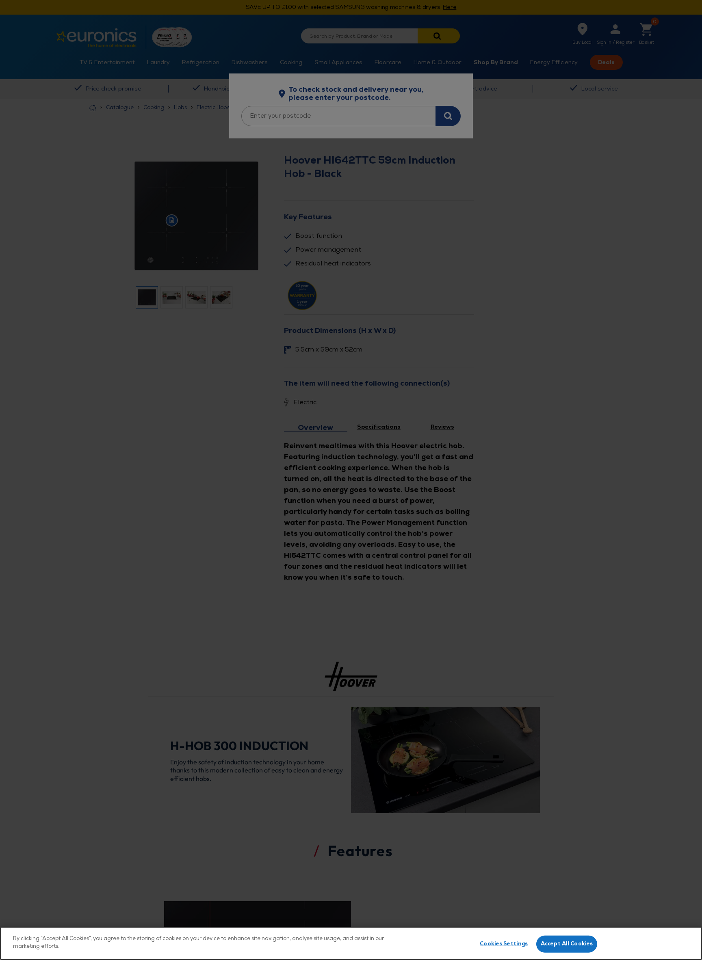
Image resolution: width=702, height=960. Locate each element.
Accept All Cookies (567, 944)
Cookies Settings (504, 944)
